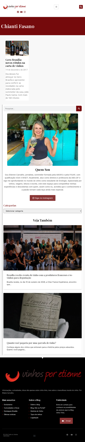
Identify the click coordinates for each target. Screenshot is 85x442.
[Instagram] (24, 12)
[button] (81, 7)
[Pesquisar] (79, 108)
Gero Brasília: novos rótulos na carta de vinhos (15, 62)
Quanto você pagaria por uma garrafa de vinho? (31, 342)
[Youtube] (21, 12)
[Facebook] (18, 12)
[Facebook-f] (67, 435)
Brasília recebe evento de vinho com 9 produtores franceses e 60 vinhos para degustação (39, 276)
